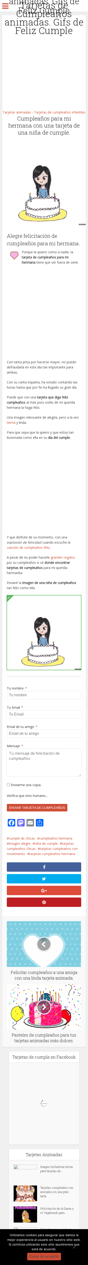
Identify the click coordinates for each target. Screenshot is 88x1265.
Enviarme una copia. (25, 785)
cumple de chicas (22, 838)
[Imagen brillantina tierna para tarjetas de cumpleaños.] (27, 1173)
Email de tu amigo (22, 726)
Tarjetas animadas (17, 112)
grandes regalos (63, 557)
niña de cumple (46, 843)
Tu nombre (17, 688)
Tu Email (15, 707)
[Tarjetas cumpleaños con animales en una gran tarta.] (27, 1193)
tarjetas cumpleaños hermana (52, 854)
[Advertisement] (44, 61)
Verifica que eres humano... (27, 795)
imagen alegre (20, 843)
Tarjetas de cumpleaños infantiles (59, 112)
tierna (11, 422)
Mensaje (15, 746)
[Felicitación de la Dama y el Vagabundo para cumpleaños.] (27, 1214)
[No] (73, 1247)
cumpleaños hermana (55, 838)
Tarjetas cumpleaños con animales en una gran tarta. (56, 1191)
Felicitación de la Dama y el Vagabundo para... (57, 1210)
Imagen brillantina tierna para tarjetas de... (56, 1169)
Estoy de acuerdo (44, 1256)
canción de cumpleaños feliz (28, 547)
